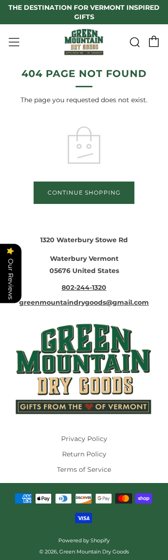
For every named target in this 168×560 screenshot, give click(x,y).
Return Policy (84, 454)
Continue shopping (84, 192)
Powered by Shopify (84, 540)
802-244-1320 (84, 287)
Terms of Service (84, 469)
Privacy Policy (84, 438)
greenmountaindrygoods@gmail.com (84, 302)
